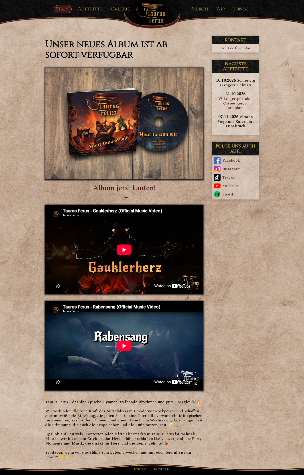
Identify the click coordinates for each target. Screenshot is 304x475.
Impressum (162, 469)
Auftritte (90, 9)
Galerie (120, 9)
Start (63, 9)
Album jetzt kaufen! (124, 188)
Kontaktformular (235, 48)
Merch (199, 9)
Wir (220, 9)
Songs (241, 9)
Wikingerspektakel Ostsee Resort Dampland (235, 103)
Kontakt (140, 469)
